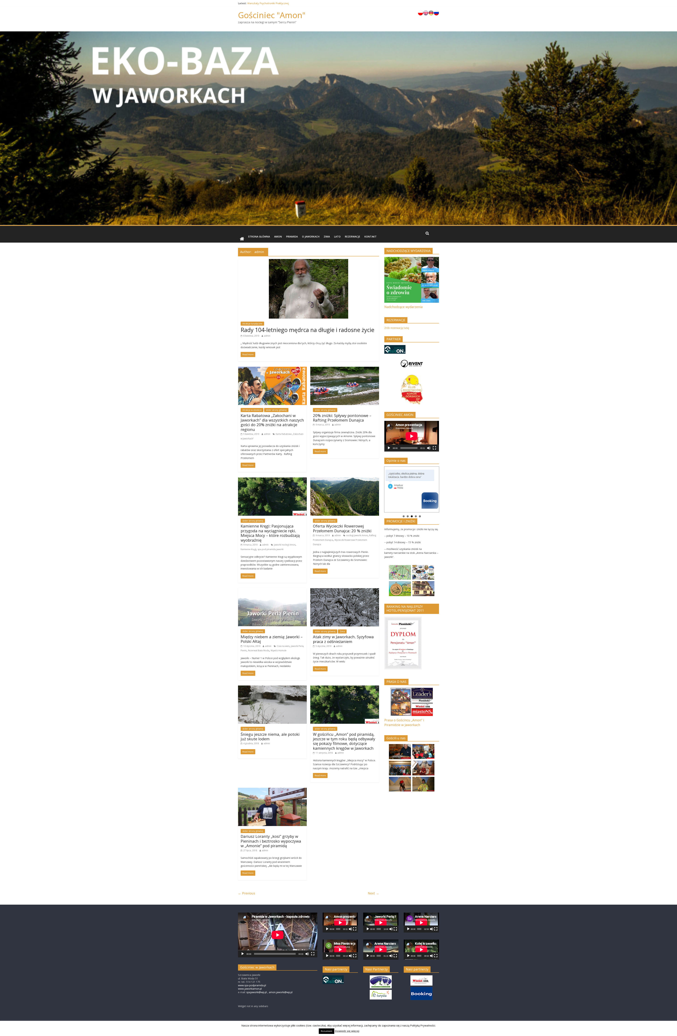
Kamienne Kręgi (248, 549)
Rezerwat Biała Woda (258, 650)
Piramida (292, 236)
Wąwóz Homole (278, 650)
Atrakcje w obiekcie (252, 410)
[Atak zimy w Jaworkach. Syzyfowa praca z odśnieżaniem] (344, 590)
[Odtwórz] (389, 448)
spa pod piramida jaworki (270, 549)
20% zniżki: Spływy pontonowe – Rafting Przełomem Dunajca (342, 418)
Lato (337, 236)
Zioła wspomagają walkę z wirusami (268, 3)
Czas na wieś (283, 646)
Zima (327, 236)
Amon (278, 236)
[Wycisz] (429, 448)
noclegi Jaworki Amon (357, 535)
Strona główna (259, 236)
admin (267, 335)
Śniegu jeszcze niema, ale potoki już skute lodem (270, 736)
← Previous (246, 893)
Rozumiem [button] (326, 1031)
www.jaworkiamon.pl (250, 988)
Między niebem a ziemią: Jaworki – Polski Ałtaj (272, 639)
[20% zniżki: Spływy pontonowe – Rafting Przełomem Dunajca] (344, 369)
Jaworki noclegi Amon (284, 544)
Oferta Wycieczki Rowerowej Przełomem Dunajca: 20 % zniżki (342, 528)
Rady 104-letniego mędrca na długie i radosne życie (307, 330)
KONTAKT (370, 236)
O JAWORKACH (310, 236)
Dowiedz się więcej (347, 1031)
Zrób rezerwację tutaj (396, 328)
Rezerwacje (352, 236)
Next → (373, 893)
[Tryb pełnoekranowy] (434, 448)
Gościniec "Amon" (271, 15)
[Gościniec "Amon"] (242, 239)
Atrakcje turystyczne (252, 323)
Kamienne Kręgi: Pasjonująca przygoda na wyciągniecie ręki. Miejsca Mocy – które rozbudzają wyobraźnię (270, 533)
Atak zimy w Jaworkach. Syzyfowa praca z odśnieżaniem (343, 639)
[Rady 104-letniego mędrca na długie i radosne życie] (308, 261)
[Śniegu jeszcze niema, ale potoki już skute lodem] (272, 688)
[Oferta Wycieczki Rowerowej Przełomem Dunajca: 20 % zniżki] (344, 480)
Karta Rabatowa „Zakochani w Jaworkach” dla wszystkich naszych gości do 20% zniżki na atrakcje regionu (272, 422)
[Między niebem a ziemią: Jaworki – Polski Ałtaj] (272, 590)
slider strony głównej (276, 410)
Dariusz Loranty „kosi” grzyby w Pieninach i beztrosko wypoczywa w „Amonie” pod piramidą (271, 841)
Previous (380, 488)
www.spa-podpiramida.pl (252, 985)
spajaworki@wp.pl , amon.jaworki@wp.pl (269, 992)
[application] (411, 436)
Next (442, 488)
